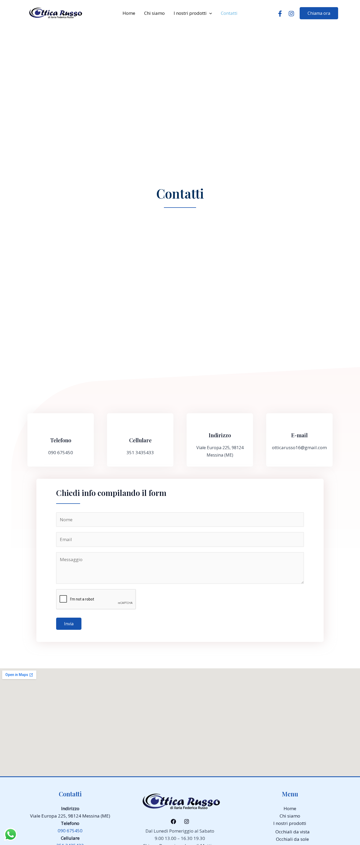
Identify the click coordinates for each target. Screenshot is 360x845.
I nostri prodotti (190, 13)
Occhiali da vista (292, 832)
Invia (69, 624)
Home (129, 13)
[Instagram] (291, 14)
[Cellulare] (140, 428)
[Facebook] (280, 14)
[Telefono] (60, 428)
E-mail (299, 435)
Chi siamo (154, 13)
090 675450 (70, 831)
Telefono (60, 440)
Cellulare (140, 440)
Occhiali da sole (292, 839)
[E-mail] (299, 423)
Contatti (229, 13)
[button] (209, 13)
